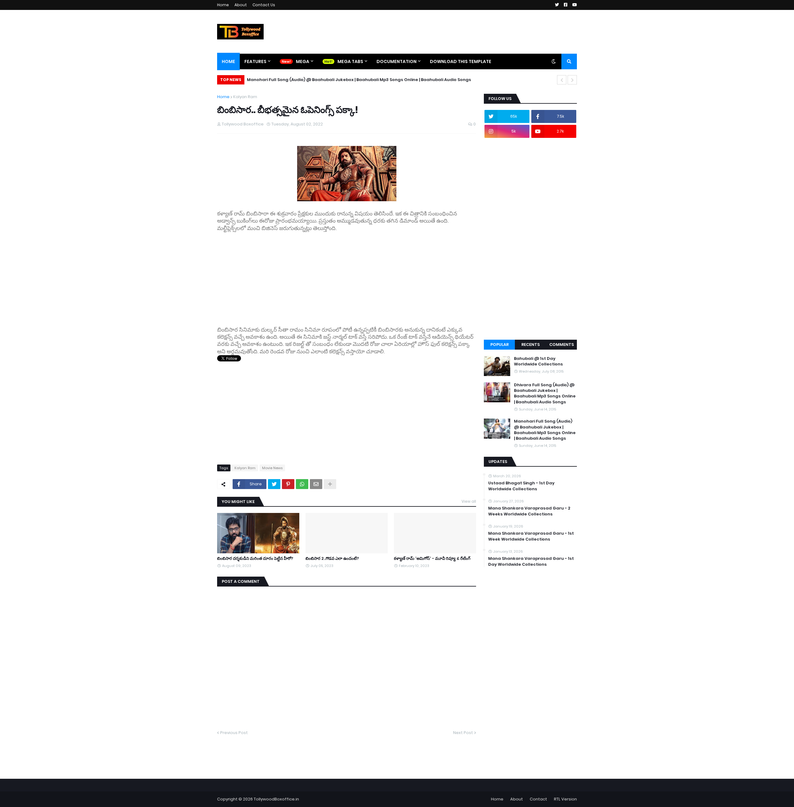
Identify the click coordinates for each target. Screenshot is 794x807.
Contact (538, 799)
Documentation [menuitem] (397, 61)
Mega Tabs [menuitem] (350, 61)
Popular (499, 344)
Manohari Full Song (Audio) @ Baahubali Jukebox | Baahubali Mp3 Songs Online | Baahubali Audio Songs (359, 80)
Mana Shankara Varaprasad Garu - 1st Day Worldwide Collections (531, 561)
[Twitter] (274, 484)
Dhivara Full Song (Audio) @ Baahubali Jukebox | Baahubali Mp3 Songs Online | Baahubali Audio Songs (545, 393)
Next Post (463, 733)
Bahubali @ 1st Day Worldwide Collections (538, 361)
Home (223, 4)
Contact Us (263, 4)
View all (469, 501)
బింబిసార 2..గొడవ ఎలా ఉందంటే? (332, 558)
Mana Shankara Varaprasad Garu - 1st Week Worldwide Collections (531, 536)
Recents (530, 344)
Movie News (272, 467)
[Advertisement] (346, 275)
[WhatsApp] (302, 484)
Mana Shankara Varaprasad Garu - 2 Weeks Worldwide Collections (529, 511)
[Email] (316, 484)
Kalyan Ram (245, 97)
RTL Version (565, 799)
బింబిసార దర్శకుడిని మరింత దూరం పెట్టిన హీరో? (255, 558)
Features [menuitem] (255, 61)
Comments (561, 344)
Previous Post (234, 733)
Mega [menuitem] (302, 61)
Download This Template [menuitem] (460, 61)
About (240, 4)
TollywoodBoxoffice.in (276, 799)
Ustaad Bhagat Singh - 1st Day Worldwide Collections (521, 486)
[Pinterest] (288, 484)
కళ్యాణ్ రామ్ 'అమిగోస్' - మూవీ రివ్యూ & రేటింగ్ (432, 558)
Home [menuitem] (228, 61)
